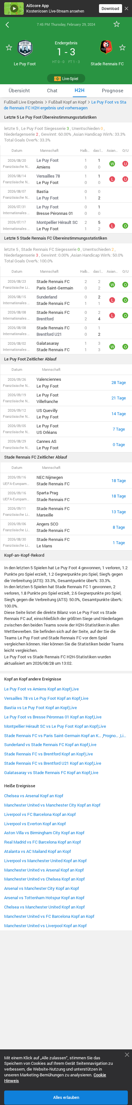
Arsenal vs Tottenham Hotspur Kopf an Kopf (44, 897)
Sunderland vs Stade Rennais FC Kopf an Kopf (46, 744)
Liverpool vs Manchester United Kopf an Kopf (45, 860)
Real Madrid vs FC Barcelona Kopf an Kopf (42, 842)
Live (75, 689)
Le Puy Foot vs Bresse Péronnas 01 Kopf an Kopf (48, 717)
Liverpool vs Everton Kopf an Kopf (35, 823)
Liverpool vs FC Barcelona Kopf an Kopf (40, 814)
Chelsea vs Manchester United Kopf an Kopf (44, 907)
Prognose (111, 735)
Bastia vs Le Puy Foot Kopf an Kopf (36, 707)
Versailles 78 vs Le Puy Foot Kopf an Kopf (42, 698)
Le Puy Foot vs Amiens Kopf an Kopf (37, 689)
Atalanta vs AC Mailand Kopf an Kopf (37, 851)
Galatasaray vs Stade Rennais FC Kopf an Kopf (47, 772)
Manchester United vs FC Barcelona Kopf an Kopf (49, 916)
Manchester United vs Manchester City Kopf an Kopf (52, 805)
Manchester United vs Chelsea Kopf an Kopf (44, 879)
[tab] (19, 90)
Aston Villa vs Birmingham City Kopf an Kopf (44, 833)
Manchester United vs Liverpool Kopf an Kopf (45, 925)
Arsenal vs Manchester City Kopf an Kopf (41, 888)
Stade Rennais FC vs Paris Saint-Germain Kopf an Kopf (53, 735)
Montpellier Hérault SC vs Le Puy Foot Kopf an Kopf (51, 726)
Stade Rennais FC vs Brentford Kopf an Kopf (44, 754)
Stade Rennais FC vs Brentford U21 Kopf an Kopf (48, 763)
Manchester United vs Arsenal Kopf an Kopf (44, 870)
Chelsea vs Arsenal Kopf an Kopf (33, 796)
